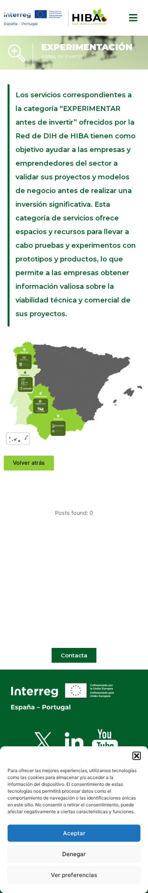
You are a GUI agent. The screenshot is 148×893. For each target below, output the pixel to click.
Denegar (74, 854)
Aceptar (74, 833)
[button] (136, 756)
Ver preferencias (74, 875)
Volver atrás (29, 462)
